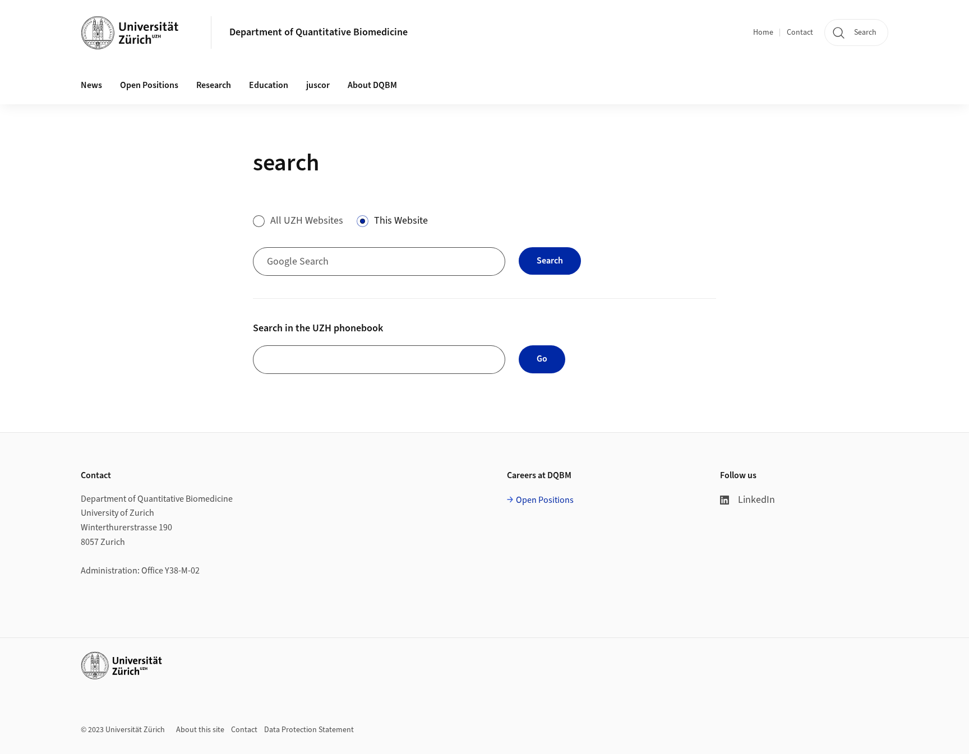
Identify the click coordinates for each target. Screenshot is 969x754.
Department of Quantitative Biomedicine (318, 32)
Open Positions (149, 85)
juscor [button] (318, 85)
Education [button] (268, 85)
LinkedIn (756, 500)
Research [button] (213, 85)
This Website (401, 221)
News (91, 85)
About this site (200, 730)
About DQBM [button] (372, 85)
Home (763, 32)
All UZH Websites (306, 221)
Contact (800, 32)
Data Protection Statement (309, 730)
